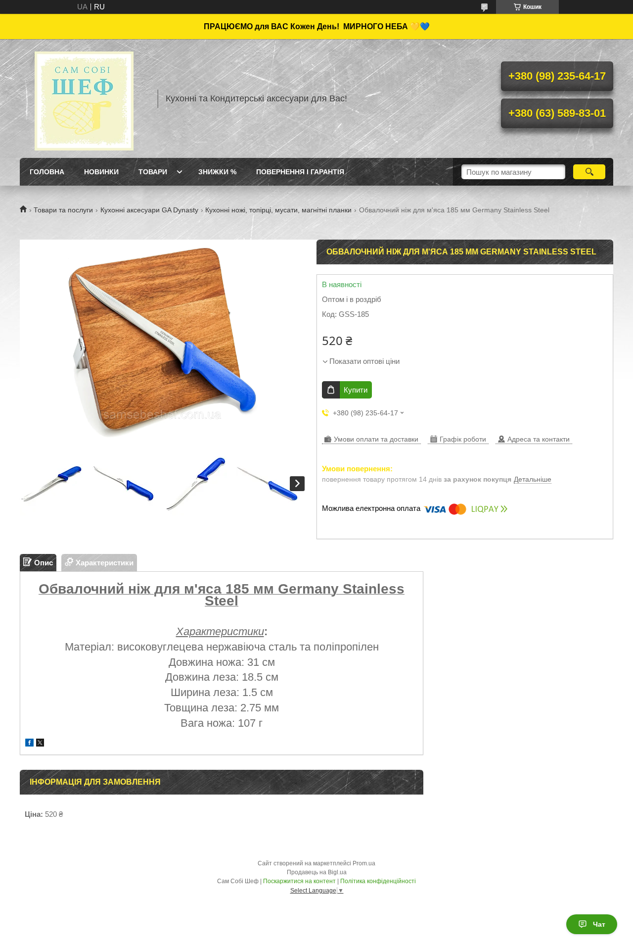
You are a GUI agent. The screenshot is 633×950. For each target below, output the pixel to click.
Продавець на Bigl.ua (317, 872)
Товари (152, 172)
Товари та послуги (63, 210)
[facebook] (29, 744)
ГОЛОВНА (47, 172)
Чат (599, 924)
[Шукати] (589, 171)
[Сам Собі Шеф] (84, 98)
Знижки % (217, 172)
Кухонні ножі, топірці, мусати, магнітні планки (278, 210)
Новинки (101, 172)
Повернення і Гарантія (300, 172)
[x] (40, 744)
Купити (355, 390)
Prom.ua (364, 863)
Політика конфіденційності (378, 881)
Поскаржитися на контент (299, 881)
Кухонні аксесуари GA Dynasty (149, 210)
